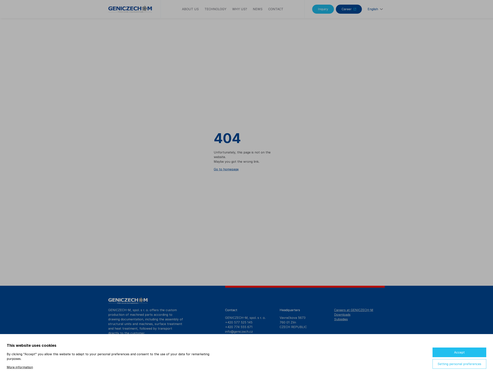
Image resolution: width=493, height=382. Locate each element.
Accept (459, 352)
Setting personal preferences (459, 364)
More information (20, 367)
